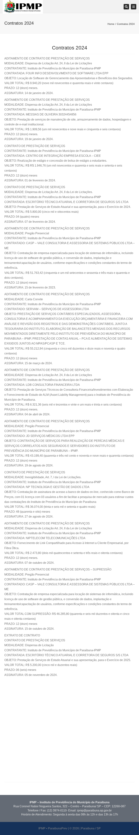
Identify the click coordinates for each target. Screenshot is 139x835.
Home (111, 23)
